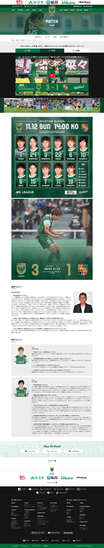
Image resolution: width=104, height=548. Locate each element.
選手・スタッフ (27, 505)
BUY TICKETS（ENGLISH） (16, 527)
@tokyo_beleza (60, 489)
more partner (51, 482)
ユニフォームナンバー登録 (29, 506)
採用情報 (45, 546)
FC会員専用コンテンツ (54, 506)
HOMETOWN (79, 10)
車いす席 (13, 525)
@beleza (52, 492)
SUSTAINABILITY (78, 6)
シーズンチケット (14, 520)
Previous (2, 105)
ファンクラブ (52, 505)
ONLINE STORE (89, 6)
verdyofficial (23, 489)
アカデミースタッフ (28, 526)
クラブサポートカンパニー (42, 522)
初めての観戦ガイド (64, 37)
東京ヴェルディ (18, 6)
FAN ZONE (53, 503)
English (36, 540)
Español (46, 540)
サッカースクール (40, 505)
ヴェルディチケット (55, 532)
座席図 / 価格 (13, 522)
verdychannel (34, 489)
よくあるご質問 (14, 546)
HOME (12, 40)
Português (56, 540)
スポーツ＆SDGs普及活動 (42, 508)
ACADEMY (72, 10)
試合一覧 (48, 37)
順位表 (54, 37)
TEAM (40, 10)
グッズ (51, 508)
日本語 (27, 540)
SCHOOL (40, 503)
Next (102, 105)
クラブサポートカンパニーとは (43, 521)
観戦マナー (26, 514)
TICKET (34, 10)
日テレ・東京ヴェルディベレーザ (77, 500)
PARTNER (86, 10)
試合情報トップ (38, 37)
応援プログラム (53, 510)
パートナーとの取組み (41, 524)
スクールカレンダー (41, 509)
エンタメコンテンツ (54, 509)
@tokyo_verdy (71, 489)
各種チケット (13, 526)
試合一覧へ (51, 461)
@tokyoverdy (42, 492)
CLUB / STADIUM (64, 10)
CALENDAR (20, 10)
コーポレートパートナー (41, 518)
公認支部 (26, 517)
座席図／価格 (69, 520)
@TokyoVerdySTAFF (47, 489)
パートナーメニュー (41, 520)
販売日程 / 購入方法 (15, 523)
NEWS (13, 10)
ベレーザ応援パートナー (84, 529)
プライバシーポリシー (36, 546)
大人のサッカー (40, 506)
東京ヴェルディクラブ (32, 6)
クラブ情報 (26, 511)
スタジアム (26, 513)
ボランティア (26, 516)
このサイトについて (24, 546)
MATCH (27, 10)
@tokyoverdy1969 (62, 492)
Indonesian (78, 540)
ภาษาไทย (67, 540)
